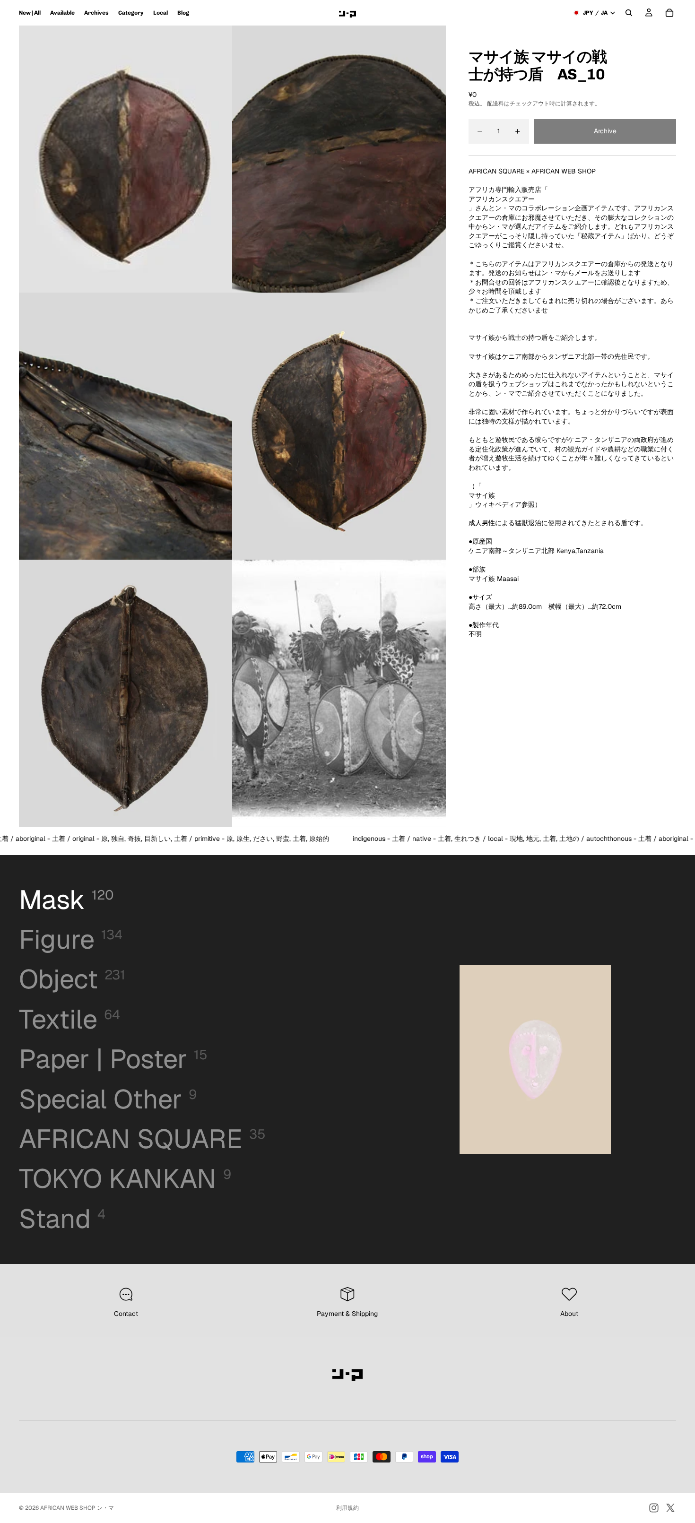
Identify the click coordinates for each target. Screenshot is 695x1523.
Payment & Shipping (347, 1313)
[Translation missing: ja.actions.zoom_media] (126, 159)
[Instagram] (654, 1508)
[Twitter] (670, 1508)
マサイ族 (482, 495)
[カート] (669, 12)
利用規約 (347, 1508)
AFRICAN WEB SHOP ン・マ (77, 1508)
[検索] (628, 12)
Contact (126, 1313)
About (569, 1313)
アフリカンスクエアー (502, 199)
